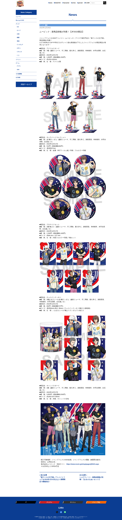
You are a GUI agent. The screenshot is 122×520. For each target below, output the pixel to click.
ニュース (18, 16)
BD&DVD (57, 3)
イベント (18, 59)
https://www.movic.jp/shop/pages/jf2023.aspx (82, 464)
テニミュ (73, 502)
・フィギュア (19, 44)
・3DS (17, 69)
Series (73, 3)
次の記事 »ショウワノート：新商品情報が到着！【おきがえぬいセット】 (91, 477)
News (50, 3)
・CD (17, 27)
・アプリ (18, 66)
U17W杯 (18, 77)
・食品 (17, 41)
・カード (18, 30)
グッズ (17, 24)
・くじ (17, 55)
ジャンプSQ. (96, 502)
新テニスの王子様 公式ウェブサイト (20, 4)
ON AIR (87, 3)
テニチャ (49, 502)
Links (61, 507)
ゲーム (17, 63)
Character (65, 3)
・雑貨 (17, 37)
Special (80, 3)
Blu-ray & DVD (20, 20)
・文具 (17, 34)
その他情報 (19, 73)
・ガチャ (18, 48)
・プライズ (19, 51)
